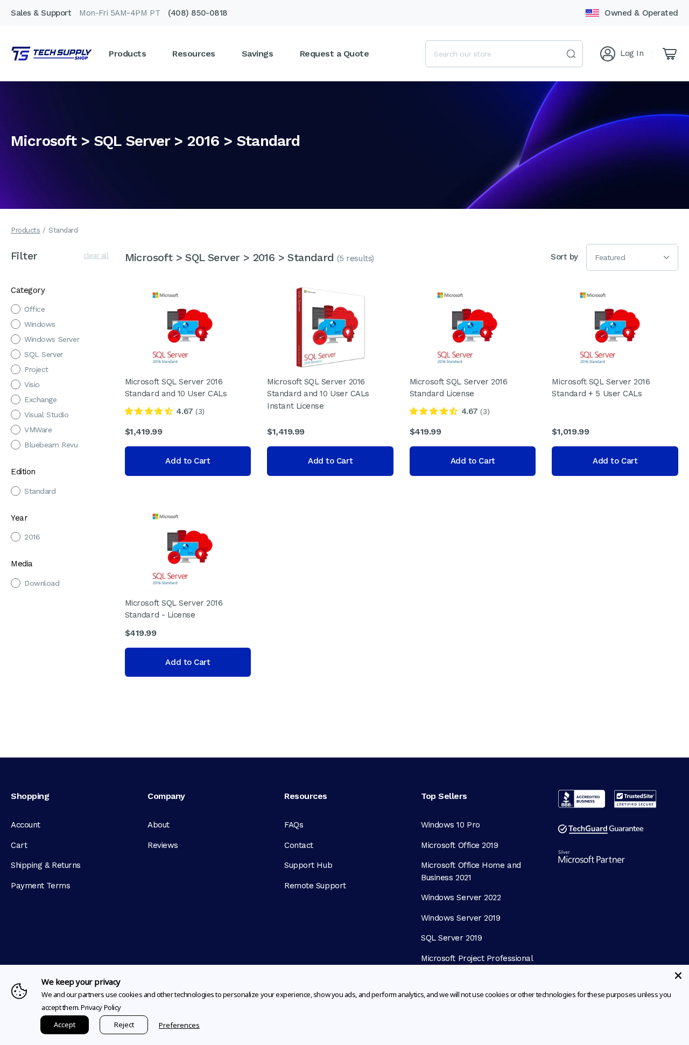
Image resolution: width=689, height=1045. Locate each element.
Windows (39, 324)
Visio (32, 384)
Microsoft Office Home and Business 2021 (471, 871)
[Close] (678, 975)
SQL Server (43, 354)
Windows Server (51, 339)
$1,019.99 (570, 431)
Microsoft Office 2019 (459, 845)
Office (34, 309)
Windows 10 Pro (450, 825)
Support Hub (308, 865)
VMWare (38, 429)
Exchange (40, 399)
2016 (32, 536)
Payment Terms (40, 885)
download (42, 583)
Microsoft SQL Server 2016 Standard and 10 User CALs (176, 388)
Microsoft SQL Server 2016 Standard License (459, 388)
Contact (298, 845)
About (158, 825)
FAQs (293, 825)
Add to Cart (187, 461)
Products (25, 230)
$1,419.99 (144, 431)
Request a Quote (334, 53)
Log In (631, 53)
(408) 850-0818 (198, 13)
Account (25, 825)
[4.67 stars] (149, 411)
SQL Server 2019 (451, 938)
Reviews (162, 845)
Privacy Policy (101, 1007)
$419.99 (425, 431)
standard (40, 491)
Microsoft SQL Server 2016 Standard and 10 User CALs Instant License (318, 394)
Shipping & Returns (46, 865)
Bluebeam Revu (51, 444)
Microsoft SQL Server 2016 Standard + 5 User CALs (601, 388)
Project (36, 369)
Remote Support (315, 885)
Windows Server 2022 (461, 897)
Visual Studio (46, 414)
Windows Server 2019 (460, 918)
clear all (96, 255)
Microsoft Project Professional (477, 958)
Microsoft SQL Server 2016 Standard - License (174, 609)
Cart (19, 845)
